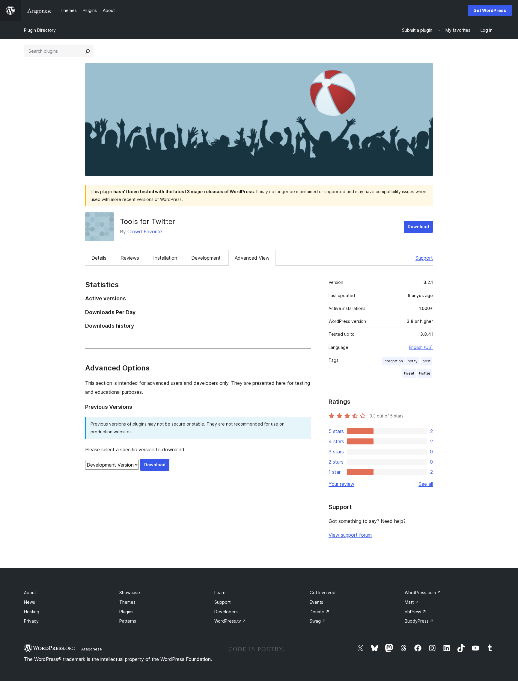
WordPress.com (423, 592)
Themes (127, 602)
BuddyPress (419, 621)
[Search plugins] (88, 51)
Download (418, 226)
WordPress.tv (230, 621)
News (29, 602)
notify (413, 361)
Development (206, 258)
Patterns (127, 621)
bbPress (415, 611)
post (426, 361)
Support (424, 258)
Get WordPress (489, 10)
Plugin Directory (40, 30)
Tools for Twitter (147, 221)
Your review (341, 484)
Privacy (31, 621)
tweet (409, 373)
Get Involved (322, 592)
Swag (318, 621)
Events (316, 602)
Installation (165, 258)
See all (425, 484)
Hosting (31, 611)
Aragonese (91, 649)
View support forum (350, 535)
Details (98, 258)
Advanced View (252, 258)
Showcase (129, 592)
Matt (412, 602)
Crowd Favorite (144, 231)
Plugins (126, 611)
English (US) (421, 347)
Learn (219, 592)
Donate (319, 611)
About (30, 592)
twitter (424, 373)
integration (393, 361)
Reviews (130, 258)
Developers (226, 611)
